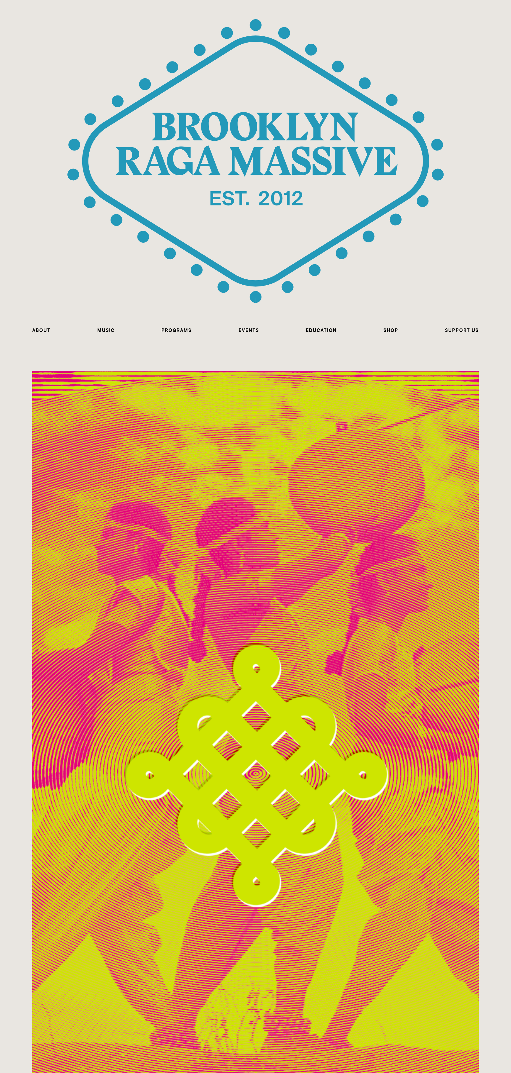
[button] (41, 330)
